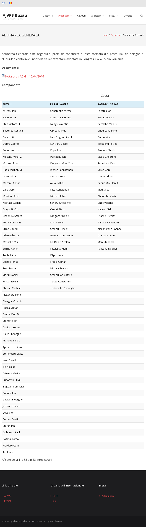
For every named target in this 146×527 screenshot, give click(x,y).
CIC (54, 500)
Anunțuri (81, 15)
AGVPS (7, 495)
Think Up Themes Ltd (24, 521)
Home (105, 35)
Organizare (63, 15)
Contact (128, 15)
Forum (7, 500)
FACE (55, 495)
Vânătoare (96, 15)
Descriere (48, 15)
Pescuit (112, 15)
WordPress (56, 521)
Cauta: (105, 96)
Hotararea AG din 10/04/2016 (24, 76)
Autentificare (108, 495)
